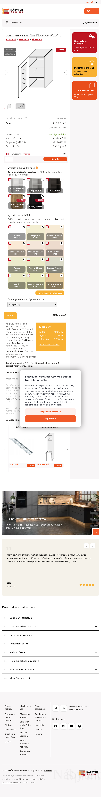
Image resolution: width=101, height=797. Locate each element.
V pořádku (50, 418)
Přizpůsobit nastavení (50, 412)
